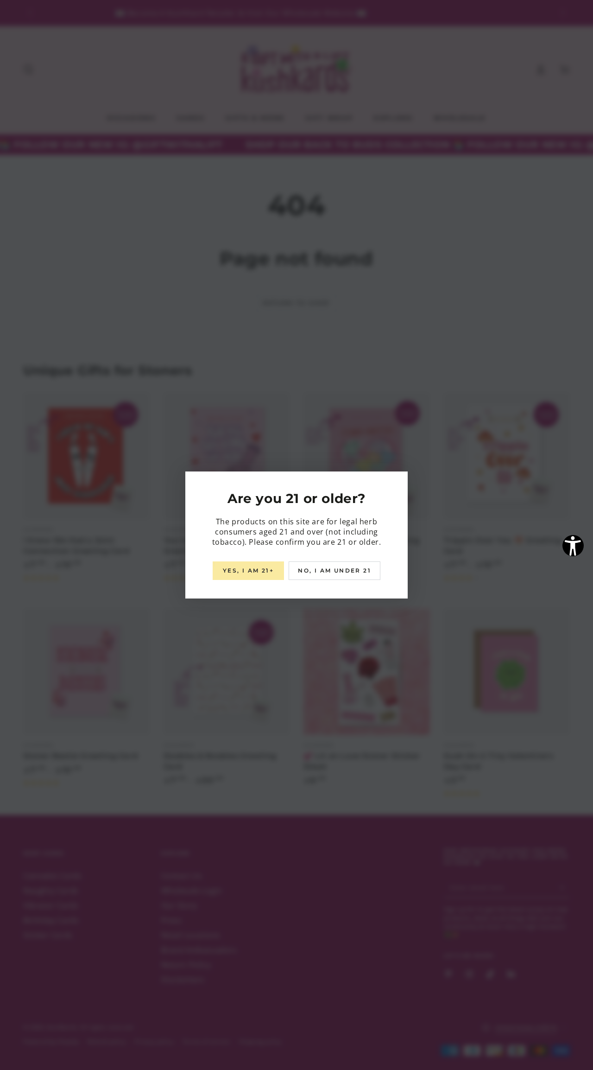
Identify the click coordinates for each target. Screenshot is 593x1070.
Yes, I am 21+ (248, 570)
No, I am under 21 (334, 570)
